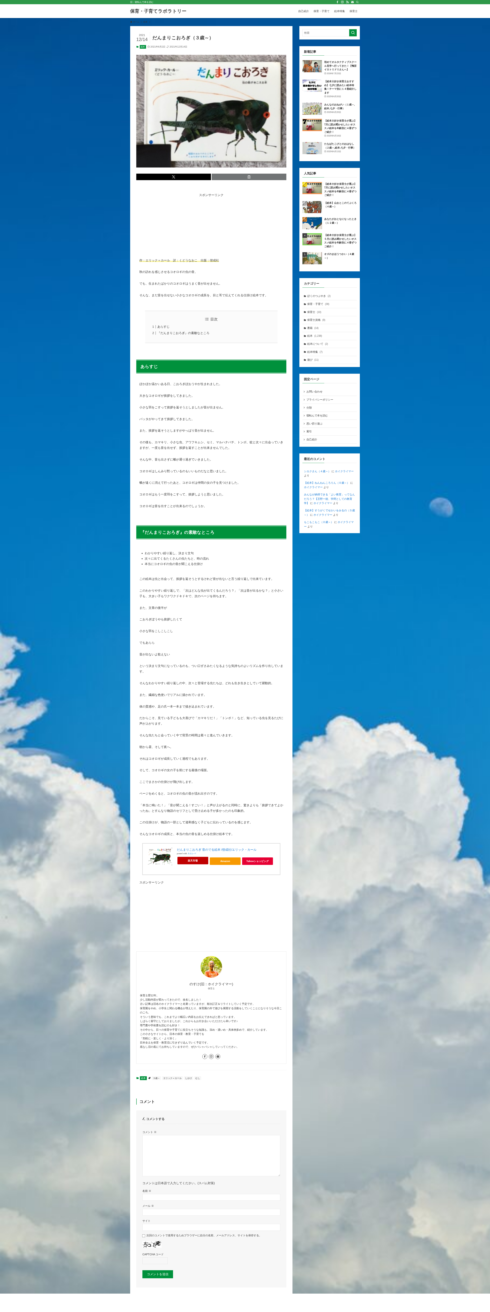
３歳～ (156, 1078)
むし (197, 1078)
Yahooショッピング (257, 861)
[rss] (347, 2)
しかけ (188, 1078)
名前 (146, 1190)
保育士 (314, 312)
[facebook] (337, 2)
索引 (309, 431)
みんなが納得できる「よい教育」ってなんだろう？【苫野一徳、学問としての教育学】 (329, 499)
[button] (173, 177)
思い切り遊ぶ (314, 423)
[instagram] (342, 2)
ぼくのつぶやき (319, 295)
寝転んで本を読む (317, 415)
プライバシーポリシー (319, 399)
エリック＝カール (172, 1078)
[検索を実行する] (353, 32)
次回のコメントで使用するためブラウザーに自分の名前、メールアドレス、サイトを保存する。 (204, 1235)
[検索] (357, 2)
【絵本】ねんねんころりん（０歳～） (327, 482)
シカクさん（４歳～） (317, 471)
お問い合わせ (314, 391)
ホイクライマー (344, 471)
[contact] (352, 2)
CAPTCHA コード (153, 1254)
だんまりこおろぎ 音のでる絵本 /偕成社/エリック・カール (216, 849)
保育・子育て (318, 303)
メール (148, 1205)
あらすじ (163, 326)
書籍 (312, 327)
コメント (149, 1132)
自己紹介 (311, 439)
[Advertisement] (211, 225)
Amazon (225, 861)
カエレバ (192, 853)
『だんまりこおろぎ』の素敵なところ (183, 333)
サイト (146, 1220)
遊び (312, 359)
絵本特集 (315, 351)
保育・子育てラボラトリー (158, 11)
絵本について (317, 343)
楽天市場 (193, 860)
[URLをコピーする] (249, 177)
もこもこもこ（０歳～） (318, 522)
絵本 (143, 47)
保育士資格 (316, 319)
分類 (309, 407)
